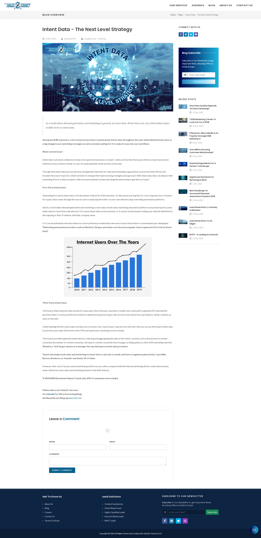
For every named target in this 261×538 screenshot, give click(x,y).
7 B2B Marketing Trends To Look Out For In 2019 (202, 121)
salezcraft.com (75, 398)
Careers (48, 512)
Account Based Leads (114, 516)
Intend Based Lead (113, 508)
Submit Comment (62, 470)
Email (112, 441)
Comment (54, 454)
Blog (180, 15)
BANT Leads (110, 520)
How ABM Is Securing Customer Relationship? (201, 151)
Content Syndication (114, 504)
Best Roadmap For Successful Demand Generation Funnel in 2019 (202, 193)
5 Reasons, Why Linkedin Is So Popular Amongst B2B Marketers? (203, 136)
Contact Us (50, 516)
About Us (49, 504)
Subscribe (198, 82)
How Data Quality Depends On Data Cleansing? (203, 107)
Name (52, 441)
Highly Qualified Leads (115, 512)
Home (173, 15)
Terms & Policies (52, 520)
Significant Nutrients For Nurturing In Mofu (201, 178)
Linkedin (50, 394)
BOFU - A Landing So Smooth (203, 234)
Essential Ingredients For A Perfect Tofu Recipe (202, 164)
